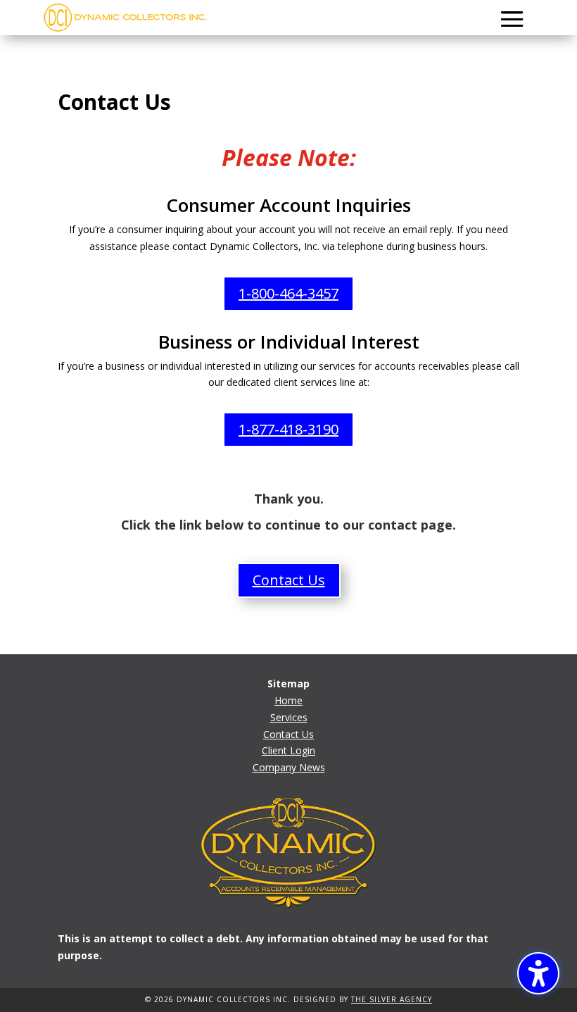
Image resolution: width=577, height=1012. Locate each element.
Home (288, 700)
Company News (289, 767)
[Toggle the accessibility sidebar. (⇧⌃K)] (538, 973)
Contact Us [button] (289, 579)
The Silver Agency (391, 999)
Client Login (288, 750)
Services (288, 717)
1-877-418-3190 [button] (288, 429)
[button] (512, 19)
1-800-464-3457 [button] (288, 293)
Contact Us (288, 734)
